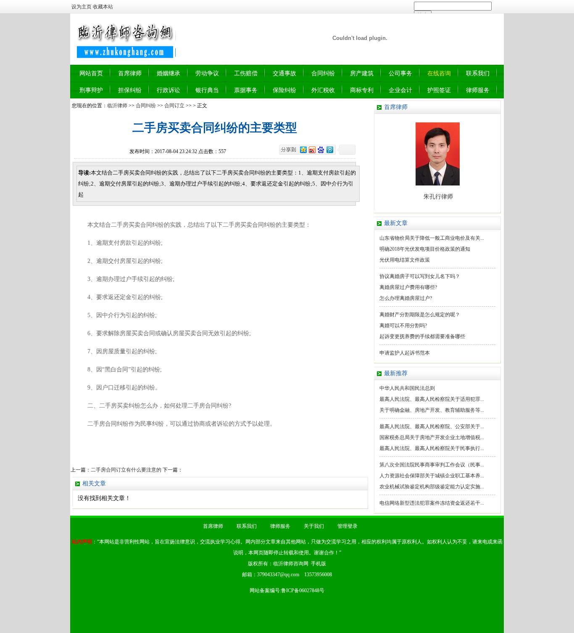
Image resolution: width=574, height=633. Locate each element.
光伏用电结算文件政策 (404, 260)
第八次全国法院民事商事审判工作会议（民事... (431, 465)
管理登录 (347, 526)
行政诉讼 (168, 90)
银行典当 (207, 90)
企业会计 (400, 90)
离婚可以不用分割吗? (403, 325)
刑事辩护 (91, 90)
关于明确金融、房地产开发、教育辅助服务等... (431, 410)
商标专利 (362, 90)
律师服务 (478, 90)
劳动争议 (207, 73)
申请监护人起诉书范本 (404, 353)
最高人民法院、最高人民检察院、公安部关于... (431, 426)
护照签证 (439, 90)
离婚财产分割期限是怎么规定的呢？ (419, 315)
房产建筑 (362, 73)
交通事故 (284, 73)
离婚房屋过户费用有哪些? (408, 287)
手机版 (318, 564)
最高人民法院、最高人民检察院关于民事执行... (431, 448)
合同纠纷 (323, 73)
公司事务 (400, 73)
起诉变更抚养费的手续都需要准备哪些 (422, 336)
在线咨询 (439, 73)
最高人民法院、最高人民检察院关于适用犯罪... (431, 399)
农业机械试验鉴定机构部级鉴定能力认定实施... (431, 487)
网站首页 (91, 73)
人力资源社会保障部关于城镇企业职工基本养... (431, 476)
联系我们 (478, 73)
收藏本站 (103, 7)
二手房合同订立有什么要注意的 (126, 470)
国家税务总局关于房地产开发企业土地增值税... (431, 437)
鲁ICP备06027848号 (302, 590)
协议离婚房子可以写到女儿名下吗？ (419, 276)
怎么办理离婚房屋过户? (405, 298)
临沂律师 (117, 106)
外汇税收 (323, 90)
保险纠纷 (284, 90)
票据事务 (246, 90)
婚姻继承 (168, 73)
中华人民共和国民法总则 (407, 388)
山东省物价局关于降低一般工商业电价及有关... (431, 238)
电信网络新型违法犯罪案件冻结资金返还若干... (431, 503)
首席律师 (130, 73)
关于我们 (314, 526)
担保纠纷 (130, 90)
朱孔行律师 (438, 196)
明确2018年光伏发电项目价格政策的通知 (424, 249)
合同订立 (174, 106)
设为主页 (81, 7)
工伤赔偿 (246, 73)
